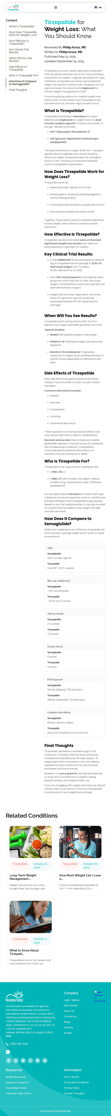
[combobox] (98, 7)
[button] (56, 7)
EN (100, 7)
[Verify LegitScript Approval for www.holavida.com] (100, 996)
